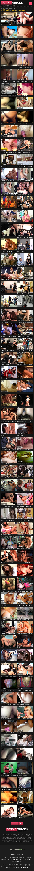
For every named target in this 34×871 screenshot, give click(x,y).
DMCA (26, 859)
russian (8, 10)
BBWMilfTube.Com (17, 855)
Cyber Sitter (24, 868)
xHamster (4, 22)
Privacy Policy (18, 859)
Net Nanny (15, 868)
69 (4, 10)
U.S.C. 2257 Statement (22, 860)
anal (2, 10)
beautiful (13, 10)
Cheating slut (21, 10)
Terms (10, 859)
